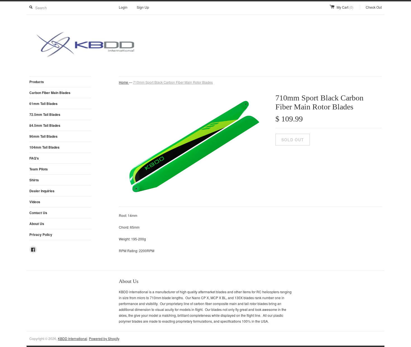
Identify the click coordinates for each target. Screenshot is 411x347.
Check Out (374, 7)
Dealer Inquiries (42, 190)
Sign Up (143, 7)
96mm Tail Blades (43, 136)
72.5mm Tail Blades (44, 114)
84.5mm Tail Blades (44, 125)
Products (36, 81)
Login (123, 7)
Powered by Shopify (104, 338)
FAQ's (34, 158)
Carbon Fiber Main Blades (49, 92)
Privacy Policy (40, 234)
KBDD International (72, 338)
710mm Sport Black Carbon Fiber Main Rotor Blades (173, 82)
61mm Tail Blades (43, 103)
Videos (34, 201)
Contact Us (38, 212)
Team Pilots (38, 169)
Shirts (34, 179)
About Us (36, 223)
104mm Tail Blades (44, 147)
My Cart (345, 7)
